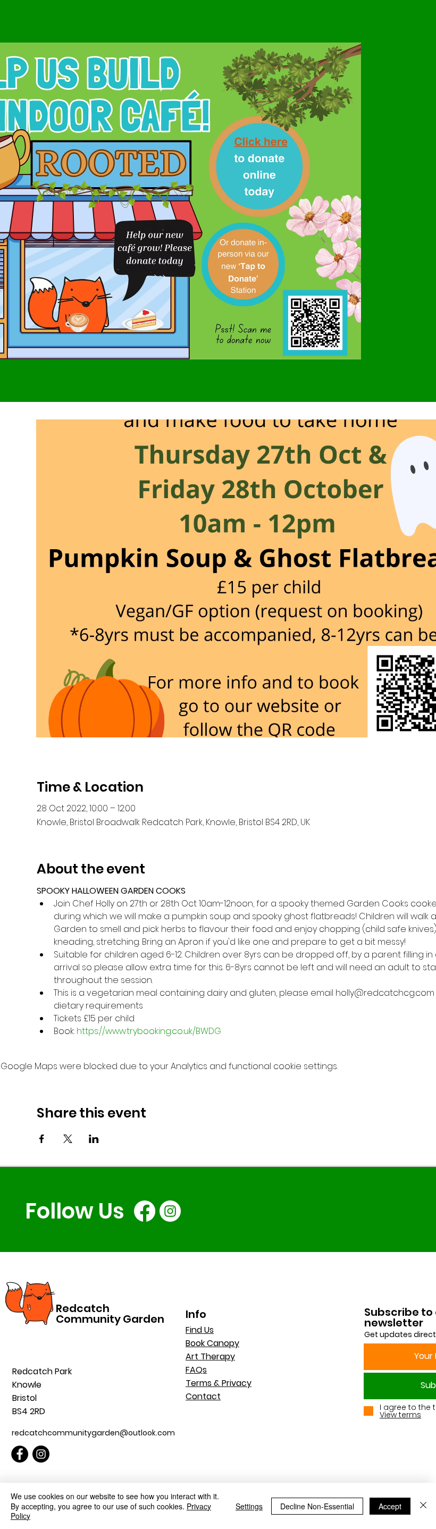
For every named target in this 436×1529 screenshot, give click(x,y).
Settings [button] (249, 1506)
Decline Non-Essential (317, 1506)
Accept (390, 1506)
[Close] (423, 1505)
